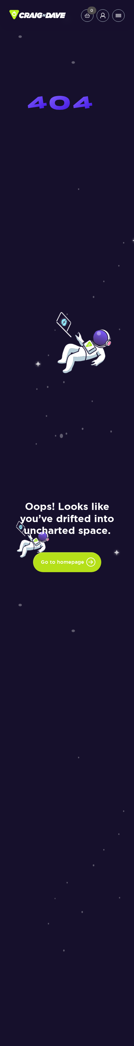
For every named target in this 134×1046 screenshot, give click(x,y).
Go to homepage (62, 562)
